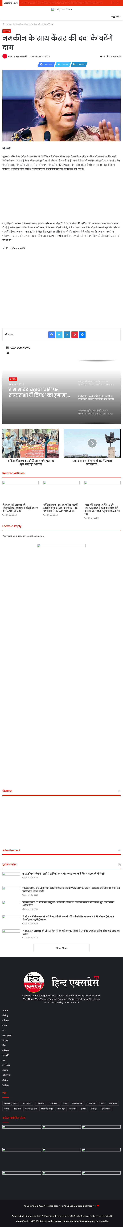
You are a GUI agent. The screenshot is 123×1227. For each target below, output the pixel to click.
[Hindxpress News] (61, 9)
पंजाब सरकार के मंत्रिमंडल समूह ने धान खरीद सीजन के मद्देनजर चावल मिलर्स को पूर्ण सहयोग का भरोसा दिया (68, 904)
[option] (61, 392)
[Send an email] (26, 56)
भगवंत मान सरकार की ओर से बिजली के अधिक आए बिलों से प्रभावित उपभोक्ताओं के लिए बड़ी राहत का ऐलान (71, 932)
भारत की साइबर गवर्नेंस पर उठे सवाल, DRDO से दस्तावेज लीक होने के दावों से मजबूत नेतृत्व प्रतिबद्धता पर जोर (102, 509)
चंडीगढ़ (5, 1015)
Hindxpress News (16, 56)
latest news (77, 1103)
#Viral (5, 1080)
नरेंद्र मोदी (17, 1109)
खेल (4, 1045)
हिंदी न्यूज (94, 1109)
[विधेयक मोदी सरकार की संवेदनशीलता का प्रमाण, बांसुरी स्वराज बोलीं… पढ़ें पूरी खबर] (20, 491)
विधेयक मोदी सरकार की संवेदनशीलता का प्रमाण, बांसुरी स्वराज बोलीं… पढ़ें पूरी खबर (20, 507)
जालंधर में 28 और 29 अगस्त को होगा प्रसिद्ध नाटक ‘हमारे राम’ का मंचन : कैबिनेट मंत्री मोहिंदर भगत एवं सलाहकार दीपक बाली (71, 889)
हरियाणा (5, 1020)
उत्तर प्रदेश (6, 1035)
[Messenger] (82, 334)
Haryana (40, 1103)
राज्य (4, 1030)
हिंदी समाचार (106, 1109)
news (101, 1103)
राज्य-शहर (61, 1109)
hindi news (53, 1103)
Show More (61, 948)
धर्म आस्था (6, 1075)
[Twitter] (59, 334)
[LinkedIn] (67, 334)
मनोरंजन (5, 1050)
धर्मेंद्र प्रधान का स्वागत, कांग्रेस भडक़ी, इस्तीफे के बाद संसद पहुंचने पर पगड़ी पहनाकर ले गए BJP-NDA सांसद (60, 507)
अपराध (5, 1070)
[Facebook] (51, 334)
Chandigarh (27, 1103)
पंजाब (4, 1025)
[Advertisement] (61, 197)
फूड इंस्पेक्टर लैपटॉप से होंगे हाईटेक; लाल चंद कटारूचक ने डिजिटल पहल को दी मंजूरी (63, 873)
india (65, 1103)
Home (7, 24)
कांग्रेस (6, 1109)
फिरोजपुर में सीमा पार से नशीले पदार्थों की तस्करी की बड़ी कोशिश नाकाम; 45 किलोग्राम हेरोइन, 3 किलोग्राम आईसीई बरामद (68, 918)
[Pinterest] (74, 334)
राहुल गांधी (72, 1109)
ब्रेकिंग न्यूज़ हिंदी (31, 1109)
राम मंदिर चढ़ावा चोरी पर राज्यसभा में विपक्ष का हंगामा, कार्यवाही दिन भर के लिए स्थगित (38, 392)
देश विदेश (16, 24)
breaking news (10, 1103)
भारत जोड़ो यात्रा (47, 1109)
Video (5, 1085)
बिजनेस (5, 1040)
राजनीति (5, 1055)
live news (90, 1103)
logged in (20, 536)
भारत (4, 1060)
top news (113, 1103)
